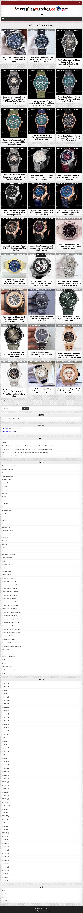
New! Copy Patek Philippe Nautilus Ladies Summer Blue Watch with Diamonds (27, 446)
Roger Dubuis (6, 574)
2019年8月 (5, 850)
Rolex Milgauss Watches (10, 615)
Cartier (4, 500)
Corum (4, 507)
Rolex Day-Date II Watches (10, 591)
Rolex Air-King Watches (10, 578)
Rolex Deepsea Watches (10, 602)
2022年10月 (6, 734)
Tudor (4, 660)
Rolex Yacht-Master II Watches (12, 643)
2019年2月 (5, 870)
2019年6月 (5, 857)
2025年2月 (5, 693)
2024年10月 (6, 707)
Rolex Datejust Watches (9, 588)
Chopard (5, 503)
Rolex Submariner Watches (11, 632)
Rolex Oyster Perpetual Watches (12, 619)
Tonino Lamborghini (8, 656)
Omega (4, 544)
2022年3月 (5, 755)
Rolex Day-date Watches (10, 595)
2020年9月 (5, 809)
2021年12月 (5, 765)
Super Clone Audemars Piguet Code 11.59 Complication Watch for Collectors (41, 177)
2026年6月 (5, 683)
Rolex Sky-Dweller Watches (11, 629)
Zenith (4, 673)
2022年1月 (5, 761)
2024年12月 (5, 700)
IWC (3, 524)
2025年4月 (5, 686)
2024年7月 (5, 717)
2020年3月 (5, 826)
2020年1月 (5, 833)
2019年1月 (5, 874)
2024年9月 (5, 710)
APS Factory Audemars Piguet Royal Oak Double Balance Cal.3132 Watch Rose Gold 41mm (69, 355)
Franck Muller (6, 510)
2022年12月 (6, 727)
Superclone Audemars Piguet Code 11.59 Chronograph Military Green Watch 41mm (14, 142)
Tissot (4, 653)
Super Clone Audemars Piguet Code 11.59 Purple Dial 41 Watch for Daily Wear (68, 177)
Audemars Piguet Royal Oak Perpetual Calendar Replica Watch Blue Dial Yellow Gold (14, 281)
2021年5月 (5, 789)
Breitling (5, 490)
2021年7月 (5, 782)
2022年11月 (5, 731)
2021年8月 (5, 778)
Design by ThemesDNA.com (41, 911)
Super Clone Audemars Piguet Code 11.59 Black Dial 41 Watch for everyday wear (14, 212)
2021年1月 (5, 802)
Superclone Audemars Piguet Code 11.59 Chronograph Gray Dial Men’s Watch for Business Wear (14, 100)
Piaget (4, 561)
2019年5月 (5, 860)
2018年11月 (5, 880)
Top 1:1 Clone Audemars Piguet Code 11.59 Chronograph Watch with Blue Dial (68, 212)
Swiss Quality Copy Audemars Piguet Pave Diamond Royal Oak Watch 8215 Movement (69, 283)
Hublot (4, 520)
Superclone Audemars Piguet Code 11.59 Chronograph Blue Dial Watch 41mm (41, 137)
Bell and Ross (6, 479)
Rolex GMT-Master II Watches (12, 612)
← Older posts (5, 401)
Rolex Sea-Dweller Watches (11, 626)
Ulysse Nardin (7, 666)
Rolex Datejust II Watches (10, 585)
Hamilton (5, 517)
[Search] (80, 3)
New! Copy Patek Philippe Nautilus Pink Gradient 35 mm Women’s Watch (25, 452)
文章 (4, 894)
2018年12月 (5, 877)
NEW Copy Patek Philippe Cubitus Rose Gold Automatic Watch (22, 456)
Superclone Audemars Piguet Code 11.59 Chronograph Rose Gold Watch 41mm (69, 138)
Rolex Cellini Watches (9, 581)
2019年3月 (5, 867)
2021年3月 (5, 795)
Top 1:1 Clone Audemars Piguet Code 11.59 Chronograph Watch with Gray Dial (14, 248)
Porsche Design (7, 564)
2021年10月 (5, 772)
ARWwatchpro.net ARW (9, 30)
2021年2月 (5, 799)
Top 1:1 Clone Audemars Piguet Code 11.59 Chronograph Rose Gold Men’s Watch (41, 212)
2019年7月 (5, 853)
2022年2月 (5, 758)
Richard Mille (6, 571)
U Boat (4, 663)
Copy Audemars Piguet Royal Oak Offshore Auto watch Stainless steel (41, 391)
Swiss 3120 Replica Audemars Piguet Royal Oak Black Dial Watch (41, 354)
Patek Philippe (7, 557)
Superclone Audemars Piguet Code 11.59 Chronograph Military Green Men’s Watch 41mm (41, 103)
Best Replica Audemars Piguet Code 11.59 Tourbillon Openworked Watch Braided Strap (69, 63)
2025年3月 (5, 690)
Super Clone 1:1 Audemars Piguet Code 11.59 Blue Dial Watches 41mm (14, 59)
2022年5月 (5, 748)
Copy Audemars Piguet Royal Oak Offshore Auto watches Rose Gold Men (69, 391)
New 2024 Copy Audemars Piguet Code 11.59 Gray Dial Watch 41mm (14, 354)
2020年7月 (5, 816)
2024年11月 (5, 703)
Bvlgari (4, 496)
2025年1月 (5, 697)
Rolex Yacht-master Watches (11, 646)
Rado (3, 568)
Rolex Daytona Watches (9, 598)
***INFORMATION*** (9, 466)
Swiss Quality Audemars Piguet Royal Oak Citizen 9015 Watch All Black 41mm (41, 318)
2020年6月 (5, 819)
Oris (3, 547)
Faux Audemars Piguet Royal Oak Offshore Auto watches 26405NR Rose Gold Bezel (14, 319)
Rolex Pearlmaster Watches (11, 622)
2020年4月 (5, 823)
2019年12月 (5, 836)
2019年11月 (5, 840)
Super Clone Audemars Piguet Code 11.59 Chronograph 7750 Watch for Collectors (14, 177)
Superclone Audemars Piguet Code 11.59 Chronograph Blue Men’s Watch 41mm (69, 99)
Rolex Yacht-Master (8, 639)
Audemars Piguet (14, 34)
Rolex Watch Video (8, 636)
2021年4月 (5, 792)
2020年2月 (5, 829)
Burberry (5, 493)
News (4, 442)
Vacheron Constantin (9, 670)
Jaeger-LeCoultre (8, 530)
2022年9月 (5, 738)
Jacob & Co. (6, 527)
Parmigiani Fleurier (8, 554)
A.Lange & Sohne (7, 469)
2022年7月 (5, 744)
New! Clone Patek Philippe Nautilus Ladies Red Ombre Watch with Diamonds (27, 449)
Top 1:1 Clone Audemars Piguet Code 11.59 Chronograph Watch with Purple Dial (41, 248)
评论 (4, 897)
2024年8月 (5, 714)
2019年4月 (5, 863)
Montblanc (5, 541)
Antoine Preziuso (7, 473)
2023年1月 (5, 724)
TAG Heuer (5, 649)
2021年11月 (5, 768)
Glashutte (5, 513)
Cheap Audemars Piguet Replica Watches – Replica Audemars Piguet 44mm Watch (42, 283)
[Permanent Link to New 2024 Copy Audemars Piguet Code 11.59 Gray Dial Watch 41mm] (14, 337)
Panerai (4, 551)
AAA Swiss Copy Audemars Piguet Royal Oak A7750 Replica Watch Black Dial (69, 246)
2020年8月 (5, 812)
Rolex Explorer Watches (10, 605)
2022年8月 (5, 741)
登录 (3, 890)
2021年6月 (5, 785)
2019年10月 (5, 843)
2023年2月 (5, 721)
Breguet (4, 486)
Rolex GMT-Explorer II (9, 609)
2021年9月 (5, 775)
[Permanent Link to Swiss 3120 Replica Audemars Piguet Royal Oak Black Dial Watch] (41, 337)
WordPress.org (7, 901)
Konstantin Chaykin (8, 534)
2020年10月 (6, 806)
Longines (5, 537)
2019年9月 (5, 846)
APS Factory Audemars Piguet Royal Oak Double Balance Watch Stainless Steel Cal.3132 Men (14, 393)
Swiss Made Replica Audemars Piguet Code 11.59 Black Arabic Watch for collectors (41, 59)
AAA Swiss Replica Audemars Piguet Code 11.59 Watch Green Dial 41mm (68, 318)
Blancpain (5, 483)
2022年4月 (5, 751)
